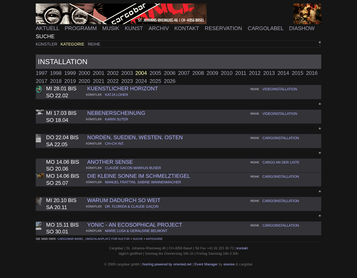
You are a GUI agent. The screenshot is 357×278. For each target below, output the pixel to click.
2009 (212, 73)
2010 (226, 73)
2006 (169, 73)
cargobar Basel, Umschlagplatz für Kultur (93, 238)
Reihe (94, 44)
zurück (312, 43)
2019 (70, 81)
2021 (98, 81)
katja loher (116, 95)
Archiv (159, 28)
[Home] (178, 14)
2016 (312, 73)
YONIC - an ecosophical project (134, 225)
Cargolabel (266, 28)
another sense (110, 162)
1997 (41, 73)
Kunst (134, 28)
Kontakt (187, 28)
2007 (184, 73)
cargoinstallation (280, 138)
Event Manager (206, 264)
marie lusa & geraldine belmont (136, 231)
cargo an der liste (280, 162)
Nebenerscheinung (116, 113)
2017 (41, 81)
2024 (141, 81)
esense (229, 264)
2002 (113, 73)
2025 (155, 81)
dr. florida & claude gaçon (131, 206)
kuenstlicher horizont (122, 88)
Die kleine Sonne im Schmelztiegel (138, 176)
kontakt (242, 248)
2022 (113, 81)
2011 (240, 73)
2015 (297, 73)
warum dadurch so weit (124, 200)
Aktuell (48, 28)
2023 (127, 81)
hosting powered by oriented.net (167, 264)
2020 (84, 81)
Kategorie (73, 44)
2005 (155, 73)
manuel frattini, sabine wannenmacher (143, 182)
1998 (56, 73)
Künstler (47, 44)
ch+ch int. (114, 143)
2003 (127, 73)
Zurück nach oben (300, 104)
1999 (70, 73)
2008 (198, 73)
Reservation (224, 28)
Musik (111, 28)
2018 (56, 81)
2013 (269, 73)
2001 (98, 73)
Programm (81, 28)
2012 (255, 73)
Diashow (302, 28)
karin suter (116, 119)
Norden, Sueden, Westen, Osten (135, 137)
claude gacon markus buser (133, 168)
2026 (169, 81)
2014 (283, 73)
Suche (45, 36)
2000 (84, 73)
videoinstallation (279, 89)
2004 (141, 73)
